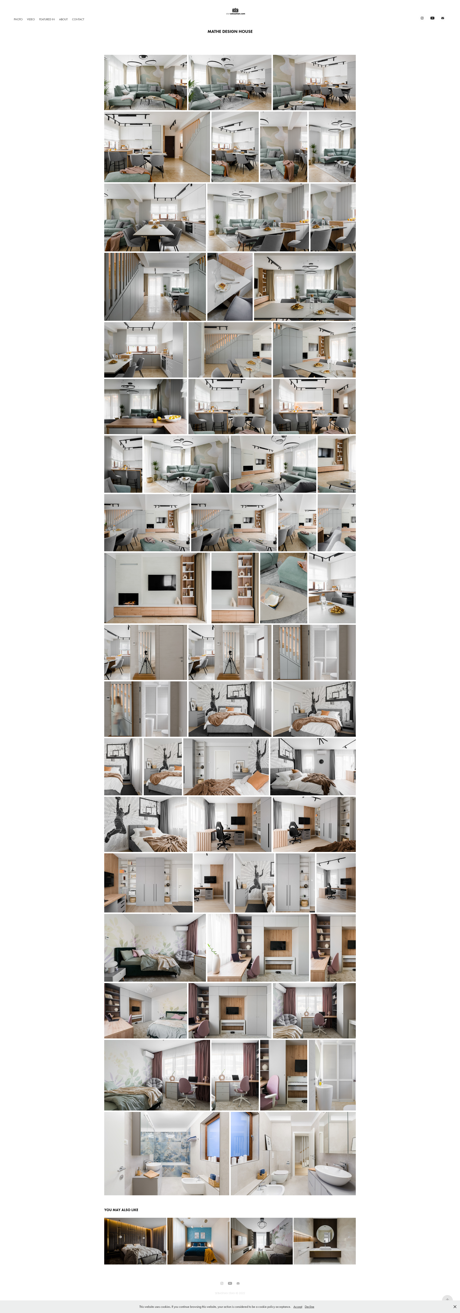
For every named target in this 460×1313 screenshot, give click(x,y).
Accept (297, 1307)
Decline (309, 1307)
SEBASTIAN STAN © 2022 (230, 1293)
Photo (18, 19)
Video (31, 19)
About (63, 19)
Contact (78, 19)
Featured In (47, 19)
